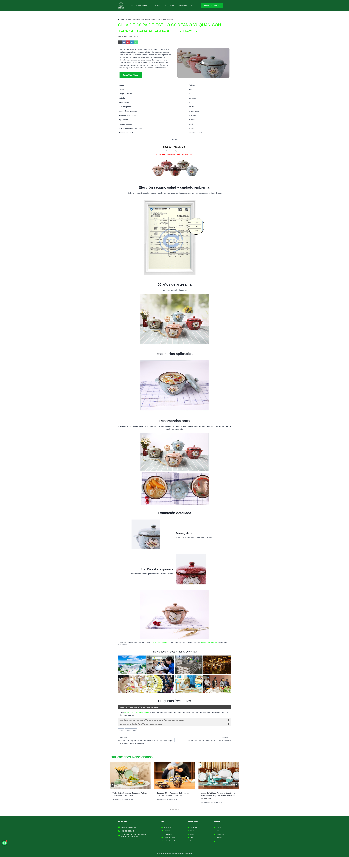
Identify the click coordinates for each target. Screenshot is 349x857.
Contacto (192, 5)
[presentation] (130, 775)
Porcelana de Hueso (196, 841)
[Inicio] (118, 19)
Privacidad (219, 841)
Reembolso (220, 834)
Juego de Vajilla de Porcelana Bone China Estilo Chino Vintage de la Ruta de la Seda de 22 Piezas (218, 796)
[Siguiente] (236, 784)
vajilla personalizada (159, 642)
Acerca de (167, 827)
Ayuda (218, 827)
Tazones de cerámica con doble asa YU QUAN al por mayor (209, 739)
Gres (191, 837)
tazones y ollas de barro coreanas (136, 712)
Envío (218, 831)
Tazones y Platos (131, 730)
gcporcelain (123, 36)
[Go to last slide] (112, 784)
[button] (203, 63)
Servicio (219, 837)
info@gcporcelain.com (209, 642)
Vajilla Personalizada (159, 5)
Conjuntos (193, 827)
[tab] (170, 809)
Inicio (131, 5)
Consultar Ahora (211, 5)
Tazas (192, 831)
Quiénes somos (182, 5)
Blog (171, 5)
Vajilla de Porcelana (141, 5)
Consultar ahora (130, 75)
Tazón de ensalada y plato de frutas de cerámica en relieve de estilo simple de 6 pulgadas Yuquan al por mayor (145, 740)
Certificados (168, 834)
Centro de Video (169, 837)
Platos (121, 730)
